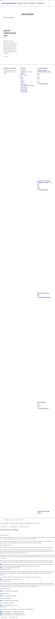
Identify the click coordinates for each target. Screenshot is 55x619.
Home (21, 79)
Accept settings (4, 526)
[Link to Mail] (8, 9)
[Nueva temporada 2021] (11, 22)
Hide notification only (13, 526)
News (5, 37)
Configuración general (24, 526)
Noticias (22, 82)
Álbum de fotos (23, 75)
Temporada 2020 (23, 88)
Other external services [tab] (5, 581)
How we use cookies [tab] (4, 535)
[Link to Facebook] (1, 9)
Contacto (22, 78)
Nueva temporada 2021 (10, 33)
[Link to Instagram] (6, 9)
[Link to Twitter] (4, 9)
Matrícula (22, 81)
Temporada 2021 (23, 90)
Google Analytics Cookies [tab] (5, 569)
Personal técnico (23, 84)
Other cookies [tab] (3, 607)
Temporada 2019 (23, 87)
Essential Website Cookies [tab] (5, 545)
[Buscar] (46, 3)
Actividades (22, 70)
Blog (21, 76)
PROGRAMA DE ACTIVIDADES (27, 85)
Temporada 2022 (23, 91)
